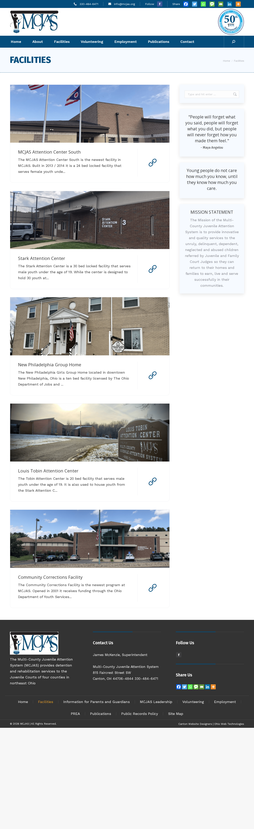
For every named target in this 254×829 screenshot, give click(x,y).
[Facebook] (187, 4)
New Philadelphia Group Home (49, 364)
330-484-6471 (89, 4)
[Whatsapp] (205, 4)
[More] (240, 4)
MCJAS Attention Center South (49, 152)
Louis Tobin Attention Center (48, 471)
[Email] (222, 4)
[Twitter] (196, 4)
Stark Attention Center (41, 258)
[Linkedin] (231, 4)
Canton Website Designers (195, 723)
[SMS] (213, 4)
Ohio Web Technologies (229, 723)
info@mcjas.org (124, 4)
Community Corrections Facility (50, 577)
